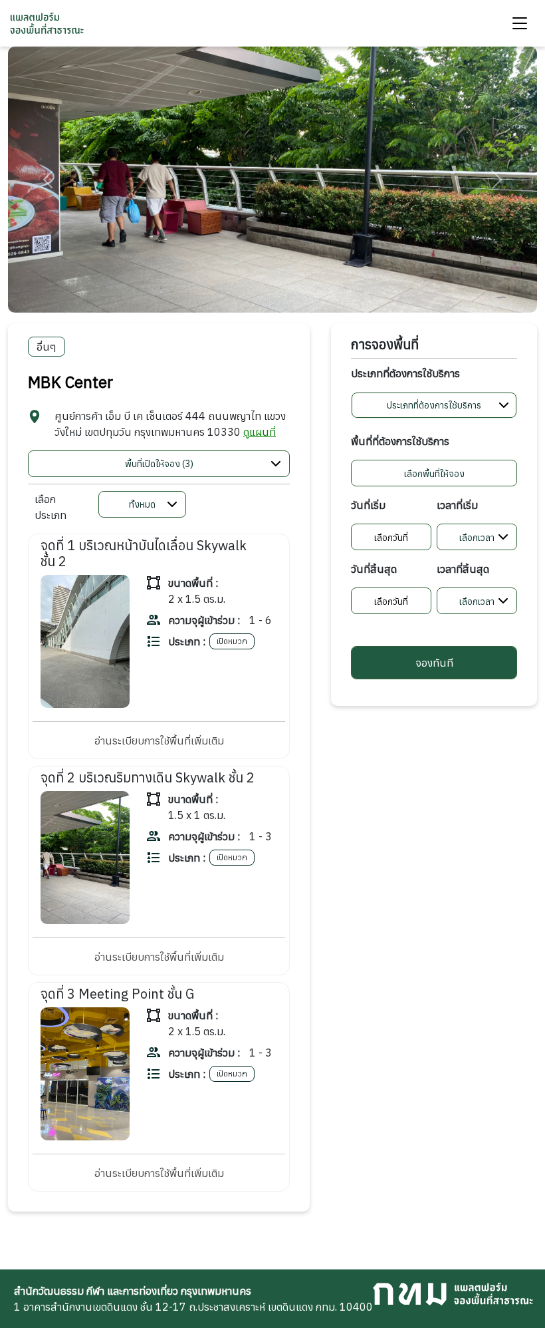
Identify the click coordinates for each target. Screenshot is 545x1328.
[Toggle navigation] (519, 23)
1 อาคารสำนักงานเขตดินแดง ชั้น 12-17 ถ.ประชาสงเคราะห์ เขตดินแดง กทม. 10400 (193, 1298)
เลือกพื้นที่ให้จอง (434, 474)
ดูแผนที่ (259, 431)
